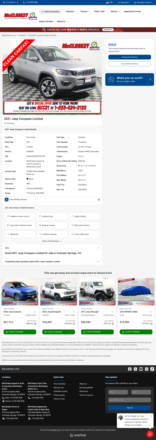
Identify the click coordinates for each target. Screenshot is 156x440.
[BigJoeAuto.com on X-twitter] (134, 368)
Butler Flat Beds (46, 21)
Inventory (22, 35)
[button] (11, 2)
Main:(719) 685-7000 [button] (13, 398)
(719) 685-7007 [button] (38, 398)
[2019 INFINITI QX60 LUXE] (136, 291)
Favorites (124, 2)
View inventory (60, 384)
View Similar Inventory (129, 64)
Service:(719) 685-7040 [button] (14, 401)
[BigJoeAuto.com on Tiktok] (151, 368)
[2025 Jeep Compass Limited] (20, 291)
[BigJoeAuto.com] (20, 16)
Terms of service (86, 395)
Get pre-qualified (86, 388)
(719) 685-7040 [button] (12, 418)
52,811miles (70, 315)
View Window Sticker (18, 199)
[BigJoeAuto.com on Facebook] (129, 368)
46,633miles (31, 315)
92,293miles (147, 315)
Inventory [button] (70, 11)
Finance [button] (84, 11)
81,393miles (108, 315)
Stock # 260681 (86, 309)
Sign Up (130, 408)
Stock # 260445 (9, 309)
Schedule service (60, 391)
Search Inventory (51, 11)
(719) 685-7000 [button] (32, 2)
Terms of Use (59, 399)
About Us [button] (61, 21)
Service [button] (114, 11)
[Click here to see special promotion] (78, 30)
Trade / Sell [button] (99, 11)
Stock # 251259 (47, 309)
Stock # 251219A (126, 309)
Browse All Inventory (129, 57)
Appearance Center (132, 11)
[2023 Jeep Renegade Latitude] (58, 291)
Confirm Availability (16, 332)
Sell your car (59, 388)
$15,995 (124, 322)
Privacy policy (59, 395)
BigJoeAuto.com (9, 35)
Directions (83, 391)
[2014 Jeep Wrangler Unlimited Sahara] (97, 291)
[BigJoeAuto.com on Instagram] (145, 368)
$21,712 (8, 322)
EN (111, 2)
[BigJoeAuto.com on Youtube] (140, 368)
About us (83, 384)
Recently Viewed (143, 2)
